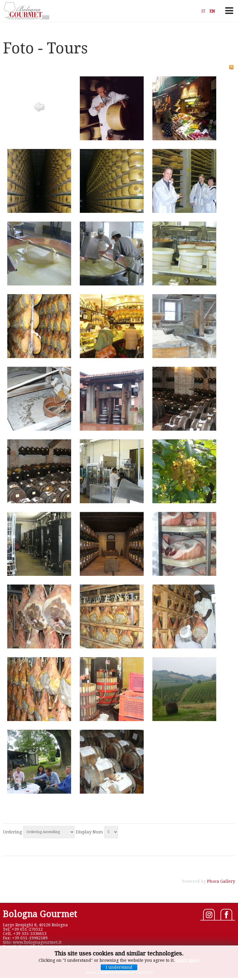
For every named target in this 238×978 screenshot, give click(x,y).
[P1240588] (184, 719)
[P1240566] (39, 647)
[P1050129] (112, 211)
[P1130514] (112, 501)
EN (212, 11)
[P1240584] (112, 719)
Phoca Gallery (221, 881)
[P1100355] (184, 429)
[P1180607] (39, 574)
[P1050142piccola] (39, 356)
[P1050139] (184, 284)
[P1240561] (184, 574)
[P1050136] (112, 284)
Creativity (26, 10)
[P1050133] (39, 284)
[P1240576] (39, 719)
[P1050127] (39, 211)
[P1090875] (39, 429)
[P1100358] (39, 501)
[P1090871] (184, 356)
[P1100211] (112, 429)
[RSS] (231, 68)
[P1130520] (184, 501)
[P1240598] (112, 792)
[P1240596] (39, 792)
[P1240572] (184, 647)
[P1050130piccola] (184, 211)
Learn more (187, 960)
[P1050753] (112, 356)
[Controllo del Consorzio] (112, 138)
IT (204, 11)
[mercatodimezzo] (184, 138)
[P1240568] (112, 647)
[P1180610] (112, 574)
